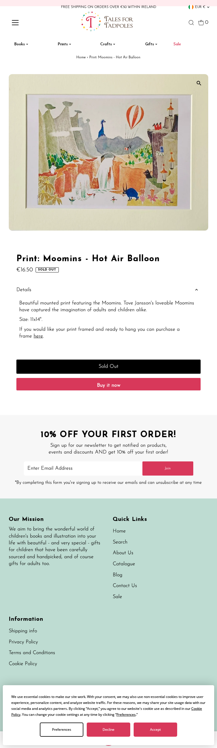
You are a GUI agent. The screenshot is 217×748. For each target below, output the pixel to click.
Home (81, 57)
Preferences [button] (126, 714)
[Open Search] (191, 22)
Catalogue (124, 564)
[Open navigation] (32, 23)
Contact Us (125, 585)
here (38, 336)
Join (168, 468)
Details (23, 290)
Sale (117, 596)
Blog (117, 575)
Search (120, 542)
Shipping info (23, 631)
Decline (108, 729)
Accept (155, 729)
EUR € (200, 7)
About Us (123, 553)
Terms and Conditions (32, 652)
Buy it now (108, 385)
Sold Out (108, 366)
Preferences (61, 729)
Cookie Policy (23, 664)
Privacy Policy (23, 642)
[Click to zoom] (199, 83)
